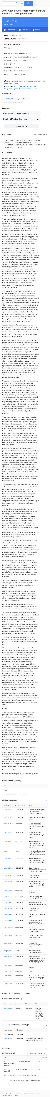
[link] (16, 99)
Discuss (34, 89)
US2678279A (8, 868)
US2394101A (8, 809)
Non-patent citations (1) (15, 81)
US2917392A (8, 966)
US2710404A (8, 832)
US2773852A (8, 817)
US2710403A (8, 859)
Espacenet (16, 89)
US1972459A (8, 928)
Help (16, 1095)
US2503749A (8, 920)
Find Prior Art (26, 30)
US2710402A (8, 842)
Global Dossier (25, 89)
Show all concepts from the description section (20, 1075)
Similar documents (30, 81)
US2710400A (8, 881)
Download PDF (12, 30)
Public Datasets (29, 1094)
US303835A (8, 1008)
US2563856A (8, 897)
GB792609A (8, 956)
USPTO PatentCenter (25, 86)
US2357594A (8, 972)
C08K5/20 (9, 99)
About (5, 1094)
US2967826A (8, 935)
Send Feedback (15, 1094)
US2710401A (8, 823)
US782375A (8, 976)
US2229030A (8, 908)
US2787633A (8, 902)
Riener (6, 851)
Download (32, 1054)
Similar (37, 30)
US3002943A (8, 914)
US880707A (8, 983)
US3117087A (8, 891)
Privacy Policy (7, 1095)
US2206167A (8, 943)
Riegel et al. (8, 951)
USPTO (16, 86)
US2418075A (8, 876)
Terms (39, 1094)
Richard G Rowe (15, 35)
